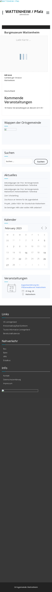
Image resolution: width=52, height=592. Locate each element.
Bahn (5, 353)
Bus (4, 349)
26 (44, 258)
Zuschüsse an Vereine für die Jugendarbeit (21, 199)
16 (26, 252)
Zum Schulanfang (11, 195)
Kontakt (6, 376)
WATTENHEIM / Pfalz (24, 11)
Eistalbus (7, 360)
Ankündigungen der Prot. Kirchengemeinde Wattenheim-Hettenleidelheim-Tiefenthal (21, 184)
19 (44, 252)
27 (7, 265)
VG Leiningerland (10, 322)
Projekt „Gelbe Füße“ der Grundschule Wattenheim (24, 203)
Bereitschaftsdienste (11, 333)
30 (7, 240)
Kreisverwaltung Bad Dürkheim (15, 326)
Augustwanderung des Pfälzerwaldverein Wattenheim (33, 286)
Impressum (7, 383)
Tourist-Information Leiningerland (16, 329)
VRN (5, 356)
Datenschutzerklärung (12, 379)
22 (20, 258)
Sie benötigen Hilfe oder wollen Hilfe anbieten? (23, 207)
